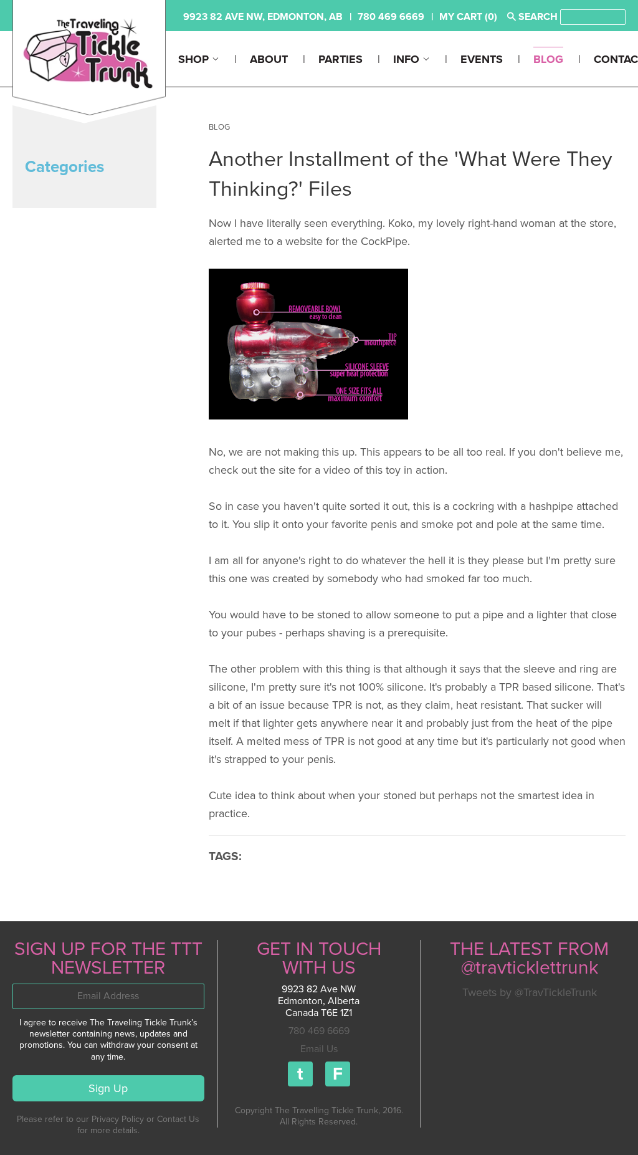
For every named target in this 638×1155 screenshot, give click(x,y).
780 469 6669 (319, 1031)
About (269, 59)
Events (481, 59)
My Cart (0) (468, 17)
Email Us (319, 1049)
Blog (548, 59)
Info (407, 59)
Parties (340, 59)
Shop (195, 59)
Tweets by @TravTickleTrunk (529, 992)
